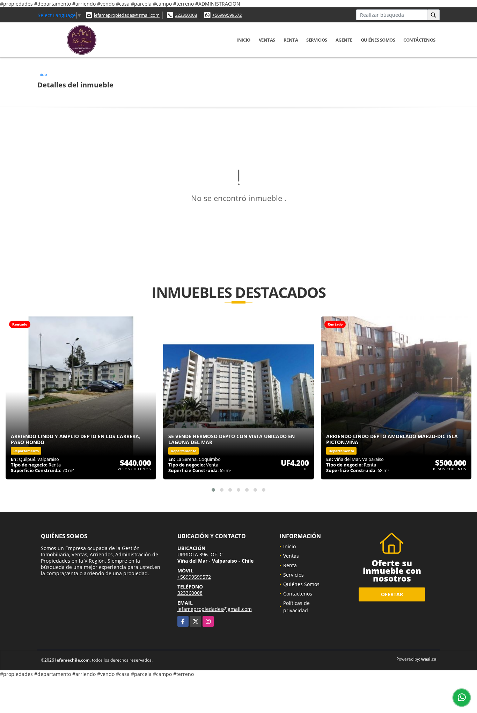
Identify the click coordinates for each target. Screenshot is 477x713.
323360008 (186, 15)
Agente (344, 40)
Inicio (243, 40)
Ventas (267, 40)
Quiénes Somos (378, 40)
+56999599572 (227, 15)
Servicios (316, 40)
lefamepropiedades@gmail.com (127, 15)
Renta (291, 40)
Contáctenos (419, 40)
